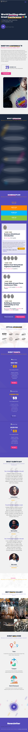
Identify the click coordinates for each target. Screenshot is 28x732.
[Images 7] (23, 602)
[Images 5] (21, 613)
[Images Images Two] (21, 625)
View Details (21, 248)
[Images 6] (7, 613)
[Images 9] (4, 602)
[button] (14, 232)
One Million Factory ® (22, 729)
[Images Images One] (7, 625)
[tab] (14, 233)
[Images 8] (14, 602)
